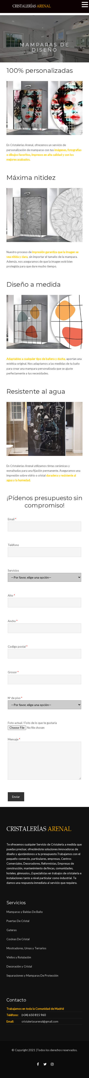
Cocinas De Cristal (18, 939)
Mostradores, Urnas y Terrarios (26, 948)
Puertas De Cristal (18, 921)
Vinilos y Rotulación (18, 957)
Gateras (11, 930)
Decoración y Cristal (19, 966)
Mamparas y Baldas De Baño (24, 912)
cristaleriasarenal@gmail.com (40, 1021)
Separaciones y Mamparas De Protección (32, 975)
